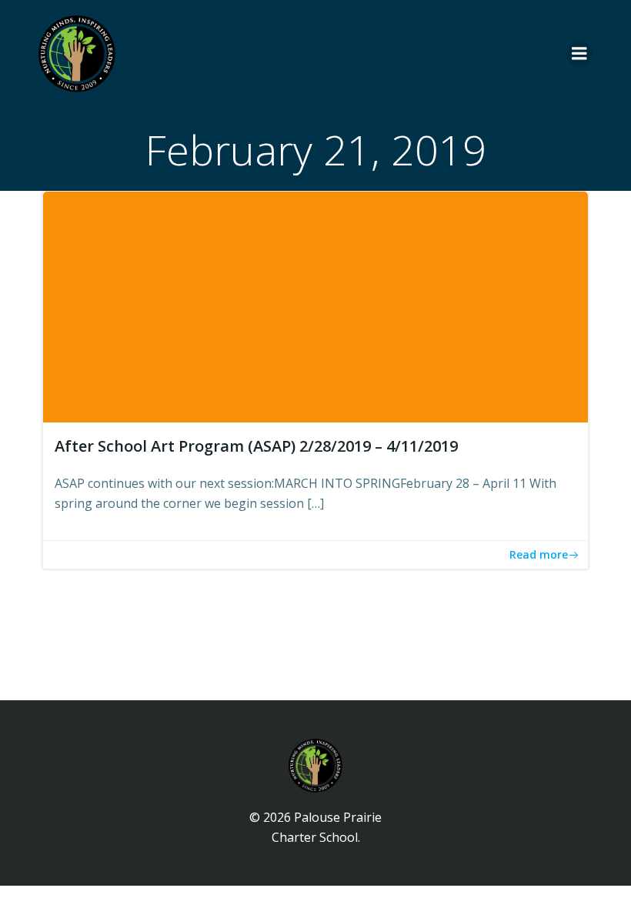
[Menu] (579, 54)
